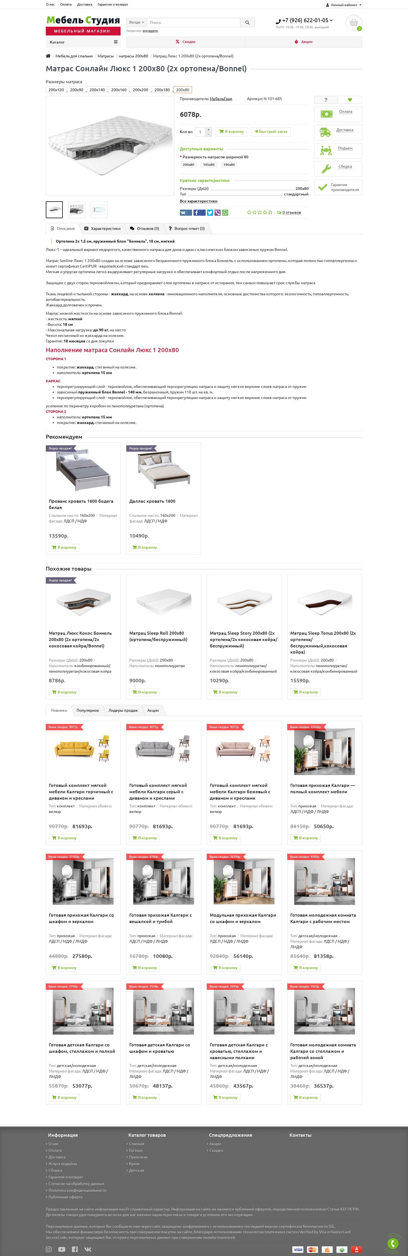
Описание (66, 228)
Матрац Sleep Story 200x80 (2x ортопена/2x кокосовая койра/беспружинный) (244, 639)
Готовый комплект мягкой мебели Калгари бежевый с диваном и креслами (240, 791)
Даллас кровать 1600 (152, 501)
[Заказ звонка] (393, 1243)
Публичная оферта (65, 1197)
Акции (307, 42)
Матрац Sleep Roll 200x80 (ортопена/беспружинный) (158, 636)
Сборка (55, 1170)
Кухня (134, 1163)
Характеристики (105, 228)
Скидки (188, 42)
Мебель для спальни (74, 56)
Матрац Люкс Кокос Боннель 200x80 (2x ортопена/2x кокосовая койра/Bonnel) (80, 639)
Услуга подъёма (63, 1163)
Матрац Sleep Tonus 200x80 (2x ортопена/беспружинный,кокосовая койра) (323, 642)
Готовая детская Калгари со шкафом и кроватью (159, 1048)
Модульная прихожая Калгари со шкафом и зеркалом (243, 918)
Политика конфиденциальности (77, 1190)
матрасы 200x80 (133, 56)
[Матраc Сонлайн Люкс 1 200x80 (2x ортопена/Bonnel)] (54, 209)
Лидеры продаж (123, 710)
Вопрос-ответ (190, 228)
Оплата (66, 4)
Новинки (59, 710)
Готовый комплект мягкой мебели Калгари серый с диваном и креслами (158, 791)
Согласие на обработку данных (76, 1183)
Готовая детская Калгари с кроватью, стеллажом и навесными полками (239, 1051)
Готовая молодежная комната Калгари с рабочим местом (323, 918)
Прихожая (138, 1157)
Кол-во (186, 131)
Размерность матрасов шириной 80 (215, 157)
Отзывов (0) (148, 228)
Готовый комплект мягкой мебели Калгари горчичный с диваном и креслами (81, 791)
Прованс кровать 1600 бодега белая (81, 504)
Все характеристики (199, 201)
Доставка (84, 4)
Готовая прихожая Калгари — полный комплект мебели (322, 788)
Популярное (88, 710)
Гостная (136, 1150)
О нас (50, 4)
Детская (136, 1170)
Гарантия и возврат (113, 4)
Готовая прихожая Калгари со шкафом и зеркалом (81, 918)
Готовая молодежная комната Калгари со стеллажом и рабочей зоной (323, 1051)
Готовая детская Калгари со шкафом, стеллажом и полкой (82, 1048)
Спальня (136, 1143)
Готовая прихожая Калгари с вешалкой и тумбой (160, 918)
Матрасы (106, 56)
